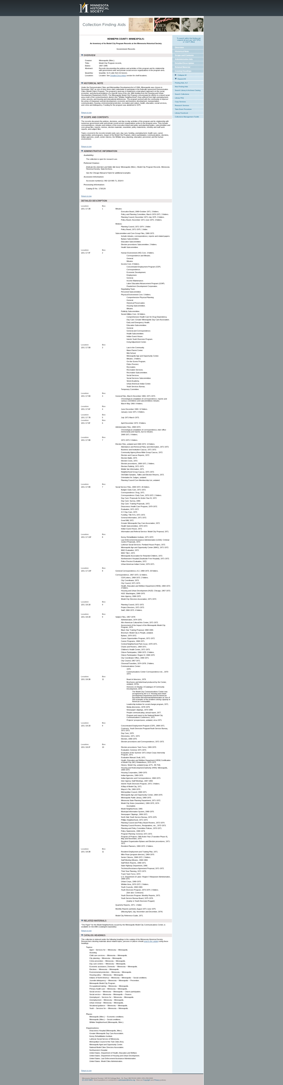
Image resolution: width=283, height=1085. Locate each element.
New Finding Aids (181, 86)
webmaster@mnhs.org (126, 1080)
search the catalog (151, 941)
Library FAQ (179, 98)
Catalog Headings (183, 71)
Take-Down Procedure (183, 109)
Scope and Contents (184, 55)
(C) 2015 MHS (87, 1080)
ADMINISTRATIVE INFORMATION (100, 151)
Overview (179, 47)
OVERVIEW (89, 55)
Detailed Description (118, 76)
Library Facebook (181, 113)
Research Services (182, 105)
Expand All (181, 79)
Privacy (157, 1080)
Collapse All (181, 75)
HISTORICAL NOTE (93, 83)
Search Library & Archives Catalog (188, 90)
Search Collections (182, 94)
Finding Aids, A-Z (181, 83)
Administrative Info (184, 59)
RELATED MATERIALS (95, 921)
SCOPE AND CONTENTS (96, 117)
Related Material (182, 67)
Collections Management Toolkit (187, 117)
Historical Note (182, 51)
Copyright (146, 1080)
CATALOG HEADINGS (94, 935)
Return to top (86, 113)
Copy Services (180, 102)
